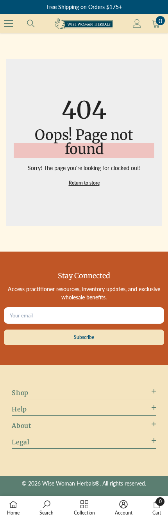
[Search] (31, 23)
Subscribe (84, 337)
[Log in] (137, 23)
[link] (46, 507)
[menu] (8, 23)
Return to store (84, 183)
